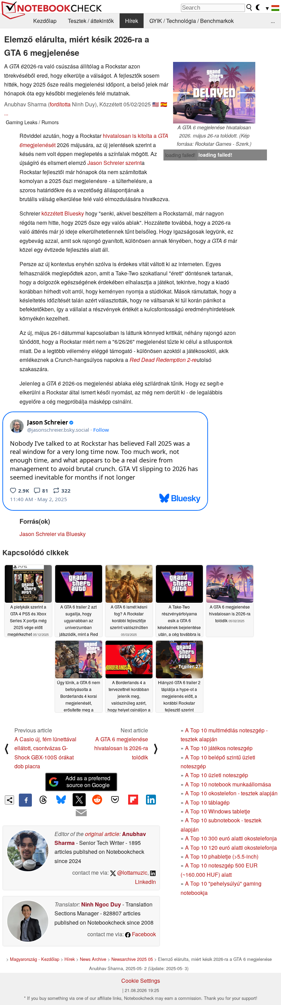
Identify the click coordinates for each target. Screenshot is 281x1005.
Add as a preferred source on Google (87, 781)
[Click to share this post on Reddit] (96, 799)
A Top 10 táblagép (207, 802)
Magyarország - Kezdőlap (34, 959)
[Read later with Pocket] (115, 799)
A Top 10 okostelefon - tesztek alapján (231, 793)
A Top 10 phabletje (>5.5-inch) (221, 856)
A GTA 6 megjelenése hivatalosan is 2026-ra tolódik (121, 748)
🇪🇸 (163, 104)
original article (102, 834)
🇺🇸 (155, 104)
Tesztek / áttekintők (91, 21)
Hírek (131, 21)
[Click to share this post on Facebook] (25, 800)
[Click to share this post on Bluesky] (61, 800)
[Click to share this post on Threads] (43, 800)
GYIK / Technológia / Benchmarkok (191, 21)
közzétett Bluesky (62, 213)
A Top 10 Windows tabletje (217, 811)
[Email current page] (81, 813)
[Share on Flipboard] (132, 799)
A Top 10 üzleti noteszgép (216, 775)
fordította (60, 104)
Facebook (143, 934)
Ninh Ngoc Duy (101, 904)
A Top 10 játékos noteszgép (219, 748)
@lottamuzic (131, 872)
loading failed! (180, 155)
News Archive (93, 959)
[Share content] (9, 800)
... (273, 21)
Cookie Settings (140, 980)
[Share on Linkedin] (150, 799)
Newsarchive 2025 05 (132, 959)
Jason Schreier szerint (114, 163)
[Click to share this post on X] (79, 799)
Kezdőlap (45, 21)
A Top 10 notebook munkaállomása (228, 784)
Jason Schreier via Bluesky (53, 534)
